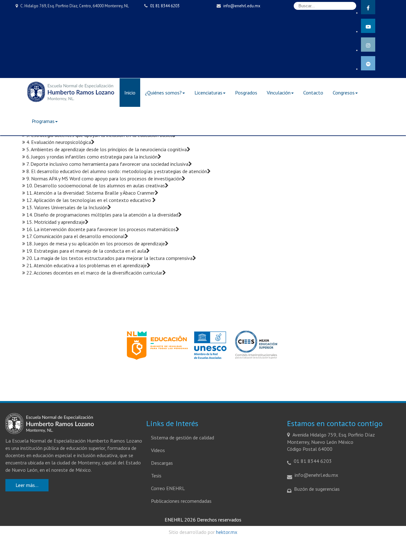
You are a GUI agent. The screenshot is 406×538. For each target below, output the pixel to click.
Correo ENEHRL (168, 488)
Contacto (313, 92)
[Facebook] (368, 7)
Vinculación (279, 92)
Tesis (156, 475)
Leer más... (27, 485)
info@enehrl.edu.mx (241, 6)
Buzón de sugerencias (317, 489)
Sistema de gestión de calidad (182, 437)
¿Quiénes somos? (163, 92)
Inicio (129, 92)
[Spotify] (368, 63)
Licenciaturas (208, 92)
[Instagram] (368, 44)
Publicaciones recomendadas (181, 501)
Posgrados (246, 92)
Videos (158, 450)
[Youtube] (368, 26)
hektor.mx (226, 532)
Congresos (344, 92)
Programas (43, 121)
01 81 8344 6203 (165, 6)
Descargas (162, 463)
